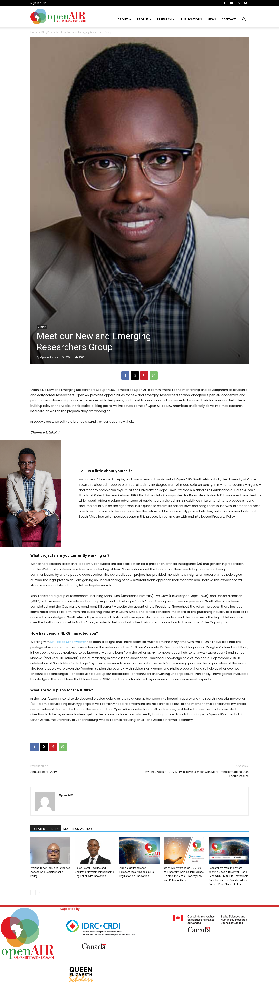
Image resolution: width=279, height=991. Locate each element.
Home (34, 32)
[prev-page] (33, 892)
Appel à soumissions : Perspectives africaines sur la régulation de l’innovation (136, 872)
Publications (191, 19)
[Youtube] (245, 3)
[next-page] (39, 892)
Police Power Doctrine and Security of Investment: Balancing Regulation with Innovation (94, 872)
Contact (229, 19)
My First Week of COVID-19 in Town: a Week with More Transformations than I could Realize (197, 774)
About (123, 19)
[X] (238, 3)
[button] (244, 20)
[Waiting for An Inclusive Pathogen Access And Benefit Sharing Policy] (50, 851)
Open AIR (45, 357)
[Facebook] (225, 3)
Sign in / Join (38, 3)
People (142, 19)
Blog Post (46, 32)
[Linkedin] (232, 3)
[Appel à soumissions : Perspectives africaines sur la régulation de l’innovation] (139, 851)
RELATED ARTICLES (45, 828)
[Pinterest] (144, 375)
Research (164, 19)
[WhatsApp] (154, 375)
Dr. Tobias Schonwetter (68, 642)
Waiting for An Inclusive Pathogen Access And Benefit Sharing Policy (50, 872)
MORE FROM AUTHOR (77, 828)
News (212, 19)
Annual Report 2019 (43, 772)
